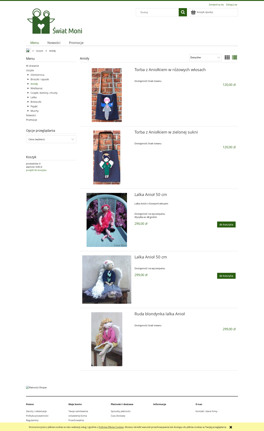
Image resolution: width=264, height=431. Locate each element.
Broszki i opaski (40, 79)
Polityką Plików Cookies (111, 427)
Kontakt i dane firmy (206, 411)
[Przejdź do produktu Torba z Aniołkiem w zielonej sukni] (106, 157)
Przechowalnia (76, 420)
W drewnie (32, 65)
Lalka (34, 97)
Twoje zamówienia (78, 411)
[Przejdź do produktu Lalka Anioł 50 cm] (106, 220)
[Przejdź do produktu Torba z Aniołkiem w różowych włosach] (106, 95)
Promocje (31, 119)
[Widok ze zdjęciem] (227, 57)
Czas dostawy (118, 415)
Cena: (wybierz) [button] (37, 139)
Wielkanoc (37, 88)
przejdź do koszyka (36, 170)
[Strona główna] (55, 21)
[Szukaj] (183, 12)
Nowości (31, 115)
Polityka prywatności (37, 415)
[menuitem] (34, 43)
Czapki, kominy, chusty (44, 92)
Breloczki (36, 101)
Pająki (34, 106)
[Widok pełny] (234, 57)
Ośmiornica (37, 74)
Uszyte (30, 70)
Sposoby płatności (120, 411)
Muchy (35, 110)
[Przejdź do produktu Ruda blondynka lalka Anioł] (106, 339)
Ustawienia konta (77, 415)
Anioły (34, 83)
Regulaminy (32, 420)
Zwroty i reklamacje (36, 411)
